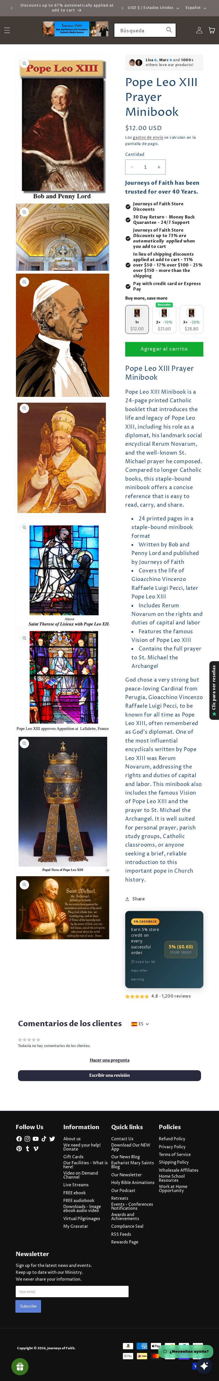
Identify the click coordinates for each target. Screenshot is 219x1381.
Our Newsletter (126, 1175)
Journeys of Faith (60, 1348)
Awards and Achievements (125, 1217)
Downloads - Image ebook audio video (82, 1209)
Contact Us (122, 1139)
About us (72, 1139)
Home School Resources (172, 1179)
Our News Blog (125, 1157)
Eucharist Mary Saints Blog (132, 1165)
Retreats (119, 1199)
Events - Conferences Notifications (132, 1207)
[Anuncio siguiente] (122, 8)
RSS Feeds (121, 1235)
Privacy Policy (172, 1147)
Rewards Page (124, 1242)
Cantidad (135, 155)
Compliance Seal (127, 1227)
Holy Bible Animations (133, 1183)
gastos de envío (148, 137)
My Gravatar (75, 1227)
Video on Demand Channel (80, 1175)
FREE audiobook (78, 1201)
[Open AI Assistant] (204, 1366)
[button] (109, 1060)
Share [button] (138, 899)
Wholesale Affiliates (178, 1171)
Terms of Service (175, 1155)
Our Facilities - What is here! (85, 1165)
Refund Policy (172, 1139)
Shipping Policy (174, 1163)
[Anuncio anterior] (11, 8)
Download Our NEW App (130, 1147)
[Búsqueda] (169, 30)
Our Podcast (123, 1191)
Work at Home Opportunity (173, 1189)
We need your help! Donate (82, 1147)
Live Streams (76, 1185)
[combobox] (145, 30)
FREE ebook (74, 1193)
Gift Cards (73, 1157)
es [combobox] (141, 1024)
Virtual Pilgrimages (81, 1219)
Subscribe (28, 1306)
